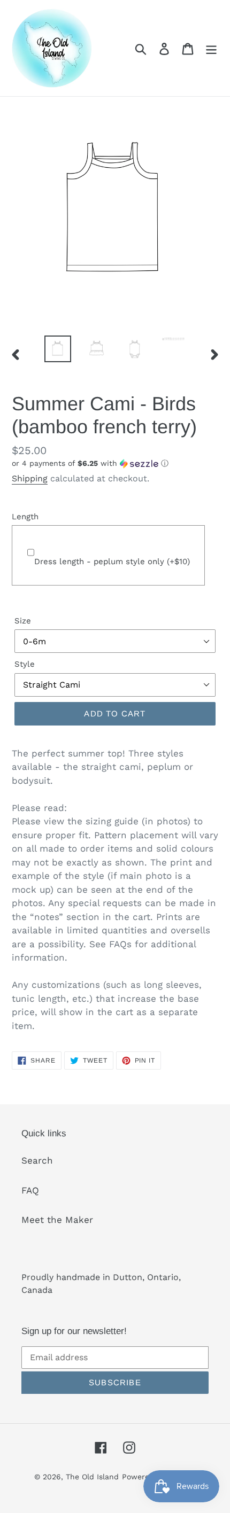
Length (25, 516)
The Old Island (92, 1476)
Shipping (30, 478)
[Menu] (211, 48)
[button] (115, 463)
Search (37, 1160)
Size (22, 621)
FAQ (30, 1190)
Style (24, 664)
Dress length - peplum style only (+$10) (112, 561)
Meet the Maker (57, 1219)
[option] (58, 349)
